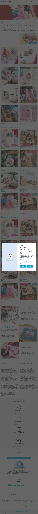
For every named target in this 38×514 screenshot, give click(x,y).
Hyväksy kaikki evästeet (23, 266)
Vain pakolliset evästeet (30, 266)
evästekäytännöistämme (29, 262)
